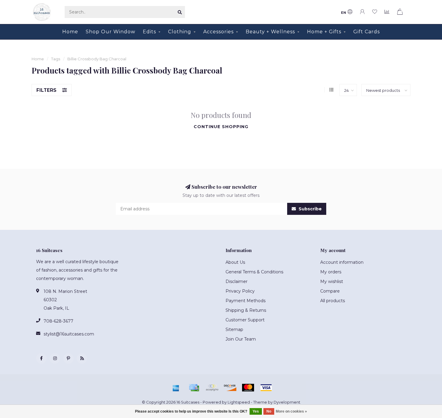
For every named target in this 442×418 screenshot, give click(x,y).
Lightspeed (239, 402)
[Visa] (266, 387)
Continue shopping (221, 126)
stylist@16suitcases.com (69, 334)
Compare (330, 291)
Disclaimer (236, 281)
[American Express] (175, 387)
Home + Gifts (324, 32)
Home (70, 32)
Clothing (179, 32)
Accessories (218, 32)
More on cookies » (291, 411)
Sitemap (234, 329)
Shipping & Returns (246, 310)
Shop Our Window (110, 32)
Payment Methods (246, 300)
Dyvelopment (287, 402)
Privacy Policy (240, 291)
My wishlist (331, 281)
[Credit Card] (193, 387)
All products (332, 300)
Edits (149, 32)
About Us (235, 262)
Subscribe (309, 209)
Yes (256, 411)
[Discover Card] (230, 387)
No (268, 411)
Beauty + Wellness (270, 32)
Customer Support (245, 320)
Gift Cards (366, 32)
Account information (342, 262)
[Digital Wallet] (211, 387)
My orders (330, 272)
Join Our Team (241, 339)
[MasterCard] (248, 387)
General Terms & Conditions (254, 272)
